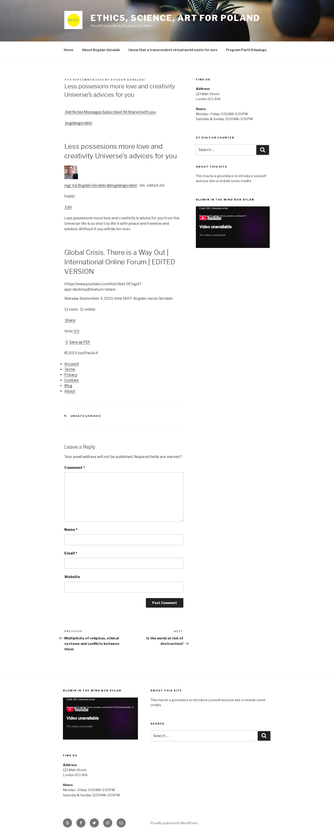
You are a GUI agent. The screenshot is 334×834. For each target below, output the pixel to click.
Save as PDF (79, 342)
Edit (68, 207)
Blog (68, 386)
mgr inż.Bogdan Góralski (85, 185)
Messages (92, 112)
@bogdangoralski (122, 185)
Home (68, 50)
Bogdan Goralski (128, 79)
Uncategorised (86, 416)
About (69, 391)
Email (70, 553)
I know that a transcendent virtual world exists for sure (172, 50)
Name (70, 529)
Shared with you (141, 112)
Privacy (70, 375)
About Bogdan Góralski (101, 50)
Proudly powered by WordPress (174, 823)
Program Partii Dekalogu (246, 50)
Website (72, 577)
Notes (77, 112)
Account (71, 364)
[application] (233, 227)
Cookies (71, 380)
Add (68, 112)
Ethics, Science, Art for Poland (175, 18)
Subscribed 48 (114, 112)
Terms (69, 369)
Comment (74, 467)
